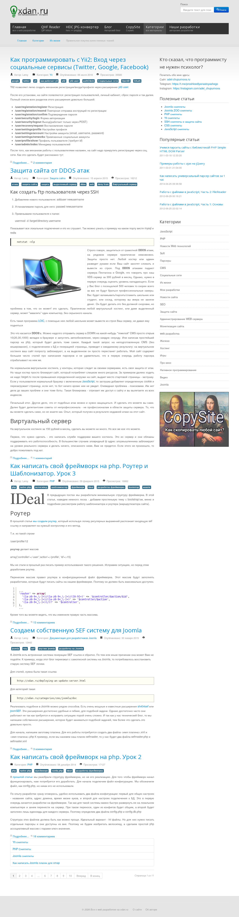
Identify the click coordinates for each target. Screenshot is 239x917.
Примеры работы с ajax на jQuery (182, 163)
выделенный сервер (64, 184)
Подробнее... (21, 162)
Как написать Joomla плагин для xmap (36, 863)
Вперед (81, 876)
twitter (26, 80)
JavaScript (88, 381)
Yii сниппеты (20, 842)
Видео (164, 377)
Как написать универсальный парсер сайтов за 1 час (192, 177)
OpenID (126, 80)
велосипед (41, 487)
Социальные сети (108, 80)
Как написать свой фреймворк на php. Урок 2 (75, 757)
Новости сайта (169, 297)
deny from (103, 184)
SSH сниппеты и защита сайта (183, 121)
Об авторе (151, 909)
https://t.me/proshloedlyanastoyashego (195, 84)
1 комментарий (42, 458)
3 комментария (42, 749)
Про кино (165, 362)
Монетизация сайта (172, 326)
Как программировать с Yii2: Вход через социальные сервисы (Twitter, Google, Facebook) (79, 63)
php (14, 487)
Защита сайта (57, 178)
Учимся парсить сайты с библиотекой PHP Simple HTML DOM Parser (193, 149)
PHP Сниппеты (22, 849)
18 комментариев (44, 836)
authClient (88, 80)
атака (15, 184)
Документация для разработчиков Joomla (73, 638)
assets (146, 487)
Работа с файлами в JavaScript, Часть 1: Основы (191, 204)
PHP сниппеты (173, 114)
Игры (163, 355)
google (15, 80)
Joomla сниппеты (23, 856)
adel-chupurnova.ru (178, 79)
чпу (25, 648)
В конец (95, 876)
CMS (163, 268)
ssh (92, 184)
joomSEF (15, 711)
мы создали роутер (45, 521)
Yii (51, 74)
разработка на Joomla (71, 648)
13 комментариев (44, 622)
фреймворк (78, 487)
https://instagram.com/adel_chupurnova (196, 88)
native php (25, 487)
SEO (162, 304)
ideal (90, 487)
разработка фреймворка (111, 487)
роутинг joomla (47, 648)
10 (70, 876)
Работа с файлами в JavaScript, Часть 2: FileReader (193, 192)
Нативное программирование (178, 370)
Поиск (184, 4)
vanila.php (57, 770)
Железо (165, 341)
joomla (15, 648)
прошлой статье (23, 777)
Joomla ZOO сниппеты (178, 110)
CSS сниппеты (173, 125)
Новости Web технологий (175, 246)
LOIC (41, 321)
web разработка (169, 333)
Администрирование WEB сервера (181, 319)
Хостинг (165, 348)
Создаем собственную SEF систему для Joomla (76, 630)
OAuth (137, 80)
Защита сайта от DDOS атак (50, 170)
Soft (162, 253)
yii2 (64, 80)
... (38, 876)
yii (35, 80)
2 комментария (42, 162)
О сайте (137, 909)
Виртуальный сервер (124, 184)
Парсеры (165, 260)
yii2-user (74, 80)
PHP (52, 481)
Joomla (164, 384)
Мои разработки (170, 290)
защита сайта (29, 184)
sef (33, 648)
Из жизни (165, 282)
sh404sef (143, 706)
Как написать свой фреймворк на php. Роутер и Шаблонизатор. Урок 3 (79, 469)
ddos (83, 184)
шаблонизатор (59, 487)
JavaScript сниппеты (176, 129)
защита (45, 184)
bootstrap (134, 487)
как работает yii (49, 80)
